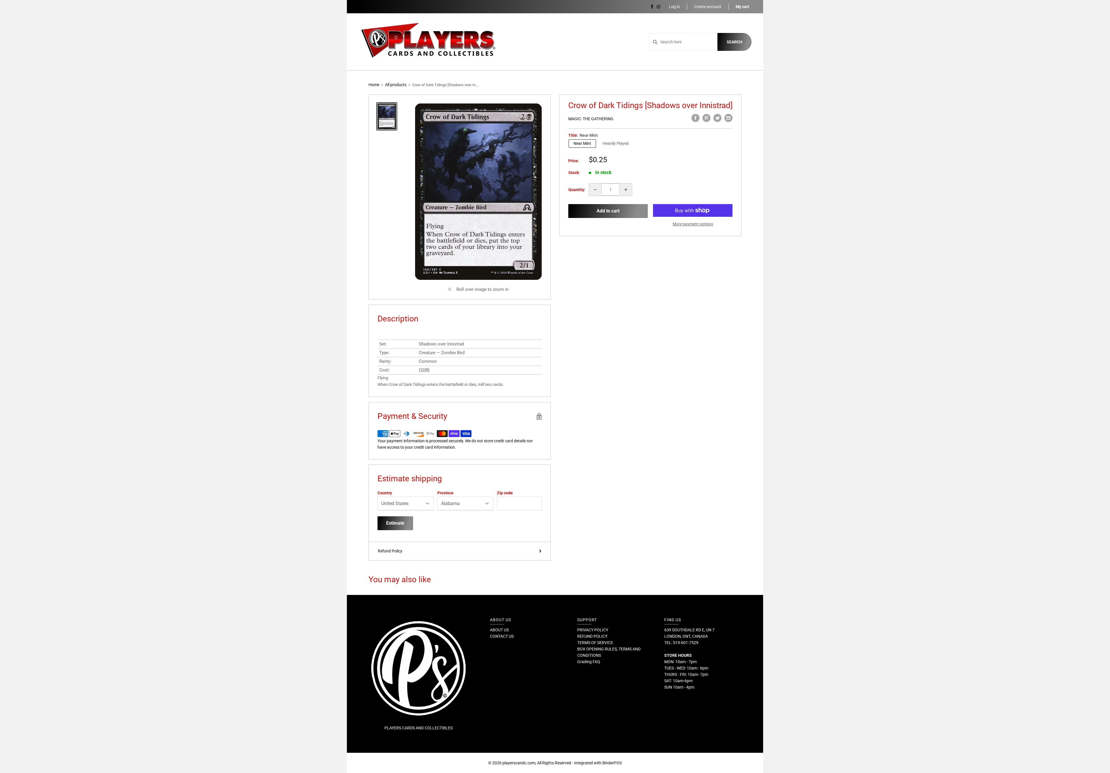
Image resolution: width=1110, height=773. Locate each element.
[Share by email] (728, 118)
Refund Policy (390, 551)
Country (385, 493)
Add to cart (608, 211)
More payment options (693, 224)
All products (395, 84)
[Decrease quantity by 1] (595, 190)
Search (734, 42)
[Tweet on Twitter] (717, 118)
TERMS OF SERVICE (595, 642)
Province (445, 493)
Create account (708, 6)
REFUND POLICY (592, 636)
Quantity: (576, 189)
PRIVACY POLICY (592, 630)
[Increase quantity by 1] (626, 190)
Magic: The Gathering (590, 118)
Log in (674, 6)
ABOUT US (499, 630)
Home (374, 84)
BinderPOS (612, 763)
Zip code (505, 493)
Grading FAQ (588, 661)
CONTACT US (502, 636)
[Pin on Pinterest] (706, 118)
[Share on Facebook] (695, 118)
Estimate (395, 523)
